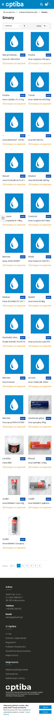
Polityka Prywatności (16, 646)
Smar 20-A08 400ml (11, 59)
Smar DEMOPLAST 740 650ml (14, 140)
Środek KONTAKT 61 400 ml (14, 342)
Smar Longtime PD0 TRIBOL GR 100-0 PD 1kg (39, 221)
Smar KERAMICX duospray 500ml (14, 543)
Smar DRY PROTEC (35, 140)
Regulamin (11, 642)
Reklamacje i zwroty (15, 678)
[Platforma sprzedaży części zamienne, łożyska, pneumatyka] (14, 4)
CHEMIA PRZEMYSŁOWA (28, 12)
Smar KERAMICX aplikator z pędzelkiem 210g (39, 503)
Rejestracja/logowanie (17, 669)
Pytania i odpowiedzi (16, 638)
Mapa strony (12, 655)
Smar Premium (9, 382)
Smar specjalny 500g (37, 422)
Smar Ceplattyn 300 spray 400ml (39, 59)
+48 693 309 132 (13, 608)
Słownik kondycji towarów (18, 651)
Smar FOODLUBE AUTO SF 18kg (14, 180)
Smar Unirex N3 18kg (36, 301)
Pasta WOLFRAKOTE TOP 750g (14, 301)
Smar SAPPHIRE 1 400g (37, 463)
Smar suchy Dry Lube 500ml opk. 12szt (39, 342)
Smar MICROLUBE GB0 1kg (38, 180)
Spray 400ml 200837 (11, 261)
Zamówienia (12, 673)
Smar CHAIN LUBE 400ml (38, 382)
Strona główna (9, 12)
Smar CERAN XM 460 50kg (39, 99)
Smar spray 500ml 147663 (13, 422)
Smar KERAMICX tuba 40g (13, 503)
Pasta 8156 (7, 463)
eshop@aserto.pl (14, 617)
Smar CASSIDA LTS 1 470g (13, 99)
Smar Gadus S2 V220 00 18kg (39, 261)
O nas (8, 633)
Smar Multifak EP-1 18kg (12, 221)
